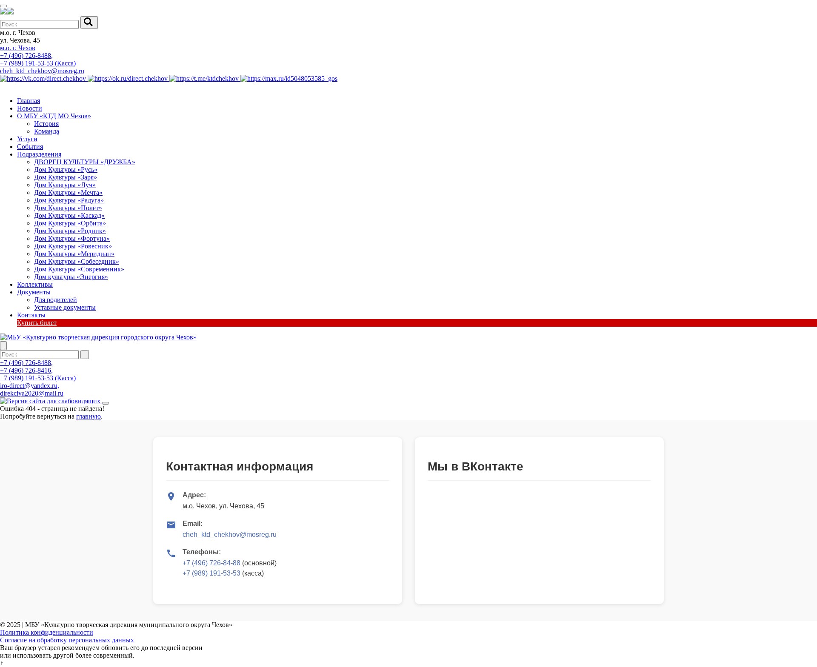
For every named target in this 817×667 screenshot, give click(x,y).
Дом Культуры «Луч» (65, 184)
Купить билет (37, 322)
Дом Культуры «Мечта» (68, 192)
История (46, 123)
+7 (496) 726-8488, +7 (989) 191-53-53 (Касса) (38, 59)
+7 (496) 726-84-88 (211, 563)
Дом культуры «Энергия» (71, 276)
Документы (34, 292)
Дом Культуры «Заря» (65, 177)
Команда (46, 131)
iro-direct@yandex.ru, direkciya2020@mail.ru (31, 389)
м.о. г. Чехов (17, 47)
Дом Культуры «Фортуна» (72, 238)
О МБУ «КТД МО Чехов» (54, 116)
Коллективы (35, 284)
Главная (28, 100)
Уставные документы (65, 307)
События (30, 146)
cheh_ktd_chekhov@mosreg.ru (42, 70)
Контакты (31, 315)
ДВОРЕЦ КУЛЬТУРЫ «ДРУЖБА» (84, 161)
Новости (29, 108)
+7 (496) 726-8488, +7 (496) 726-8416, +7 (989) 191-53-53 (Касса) (38, 370)
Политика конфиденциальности (46, 632)
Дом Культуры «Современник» (79, 269)
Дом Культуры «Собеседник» (76, 261)
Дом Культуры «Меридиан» (74, 253)
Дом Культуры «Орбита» (70, 223)
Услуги (27, 139)
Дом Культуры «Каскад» (69, 215)
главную (88, 416)
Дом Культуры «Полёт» (68, 207)
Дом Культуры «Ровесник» (73, 246)
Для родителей (55, 299)
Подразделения (39, 154)
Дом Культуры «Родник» (70, 230)
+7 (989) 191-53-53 (211, 573)
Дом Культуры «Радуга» (69, 200)
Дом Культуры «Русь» (65, 169)
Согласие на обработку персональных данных (67, 640)
